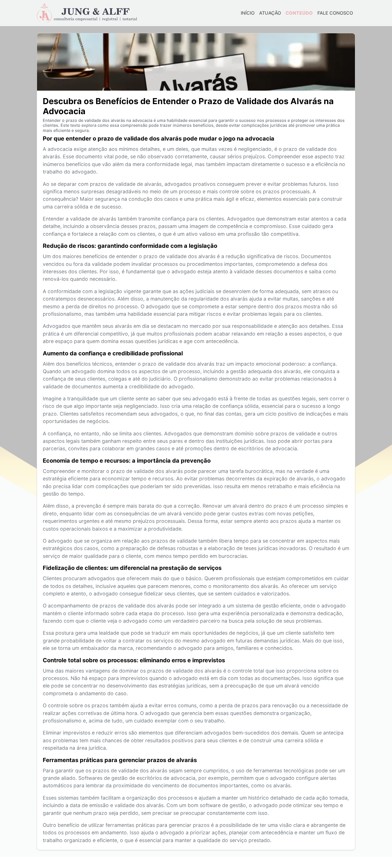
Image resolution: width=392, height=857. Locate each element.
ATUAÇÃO (270, 13)
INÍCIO (248, 13)
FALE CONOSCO (335, 13)
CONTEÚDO (299, 13)
